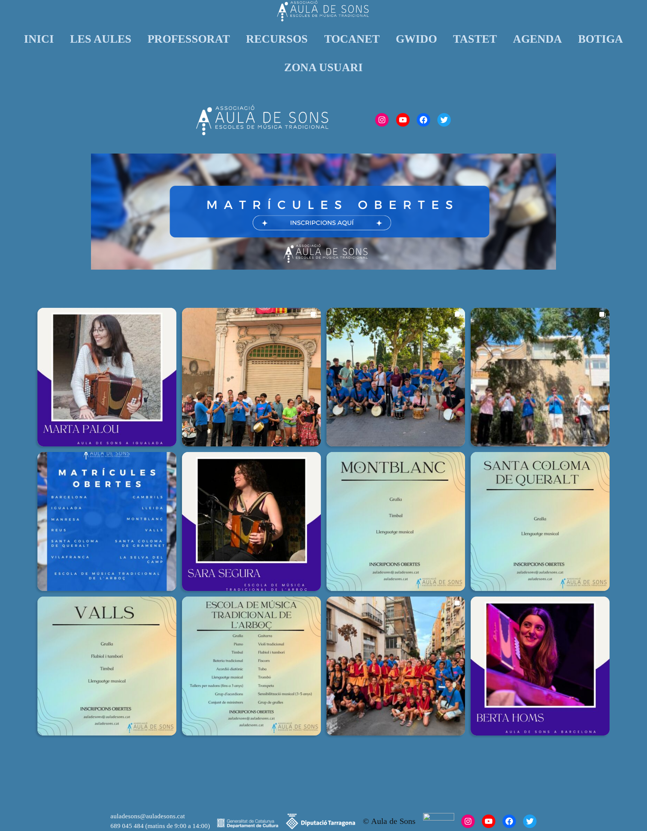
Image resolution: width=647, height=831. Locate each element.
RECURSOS (277, 39)
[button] (106, 377)
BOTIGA (600, 39)
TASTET (475, 39)
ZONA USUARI (323, 67)
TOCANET (352, 39)
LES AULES (100, 39)
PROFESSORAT (189, 39)
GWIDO (416, 39)
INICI (39, 39)
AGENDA (537, 39)
